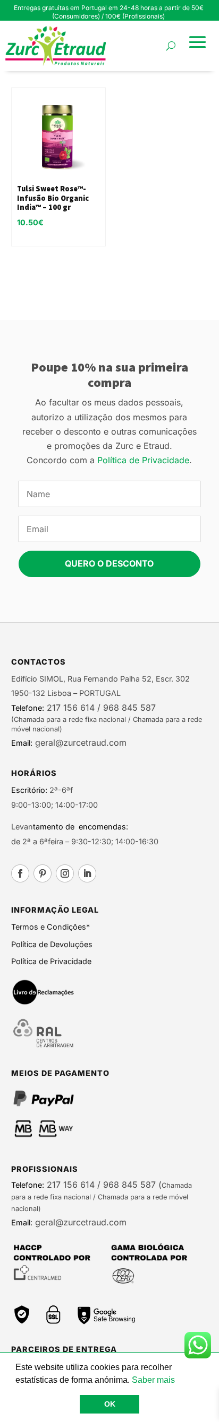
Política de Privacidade (143, 460)
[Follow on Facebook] (20, 873)
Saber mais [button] (153, 1379)
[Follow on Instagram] (65, 873)
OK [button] (109, 1404)
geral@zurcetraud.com (79, 742)
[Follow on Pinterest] (42, 873)
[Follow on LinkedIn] (87, 873)
